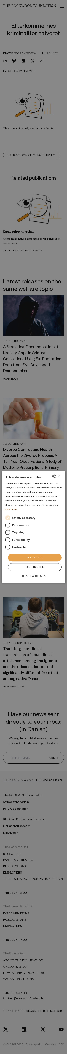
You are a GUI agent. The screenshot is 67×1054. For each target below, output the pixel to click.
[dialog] (33, 527)
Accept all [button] (34, 557)
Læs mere (11, 509)
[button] (34, 576)
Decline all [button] (35, 567)
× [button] (59, 476)
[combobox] (54, 476)
